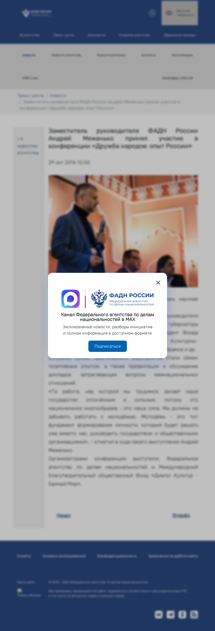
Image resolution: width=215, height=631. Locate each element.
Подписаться (108, 346)
